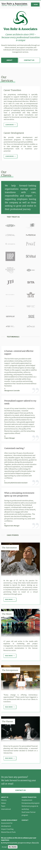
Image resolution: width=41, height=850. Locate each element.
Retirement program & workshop (30, 807)
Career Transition (29, 797)
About (9, 60)
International (6, 809)
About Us (4, 797)
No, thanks (13, 847)
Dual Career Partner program (29, 813)
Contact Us (29, 60)
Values (3, 803)
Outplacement (27, 800)
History (3, 800)
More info (35, 843)
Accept (4, 847)
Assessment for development (6, 824)
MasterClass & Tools (8, 832)
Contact (25, 820)
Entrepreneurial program (31, 803)
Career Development (9, 820)
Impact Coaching (7, 829)
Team (3, 806)
